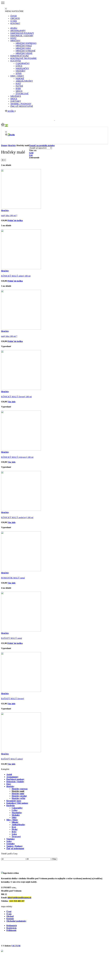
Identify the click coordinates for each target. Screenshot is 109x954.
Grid (31, 153)
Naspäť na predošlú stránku (42, 145)
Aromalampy (18, 31)
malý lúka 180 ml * (9, 215)
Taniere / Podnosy (20, 104)
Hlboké (20, 78)
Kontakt (15, 23)
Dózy (13, 38)
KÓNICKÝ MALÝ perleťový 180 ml (17, 517)
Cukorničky (23, 63)
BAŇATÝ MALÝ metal (11, 638)
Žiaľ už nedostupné (21, 106)
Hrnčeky (15, 41)
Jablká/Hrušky (24, 81)
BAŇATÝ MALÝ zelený (12, 759)
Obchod (15, 18)
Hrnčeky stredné (25, 51)
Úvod (13, 16)
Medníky (20, 71)
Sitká (19, 73)
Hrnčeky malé (24, 46)
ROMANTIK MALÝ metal (13, 578)
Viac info (11, 402)
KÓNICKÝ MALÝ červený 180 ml (16, 396)
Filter (54, 859)
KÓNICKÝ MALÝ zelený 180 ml (15, 276)
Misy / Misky (17, 76)
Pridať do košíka (15, 220)
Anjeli (13, 28)
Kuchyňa (15, 61)
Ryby (18, 89)
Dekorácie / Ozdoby (21, 36)
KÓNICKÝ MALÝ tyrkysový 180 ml (17, 457)
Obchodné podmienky (16, 921)
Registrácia (11, 928)
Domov (4, 145)
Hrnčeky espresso (26, 43)
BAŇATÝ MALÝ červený (12, 698)
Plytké (19, 86)
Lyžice (19, 66)
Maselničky (22, 68)
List (31, 155)
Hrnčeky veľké (24, 53)
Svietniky (15, 101)
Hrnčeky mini (23, 48)
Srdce (19, 91)
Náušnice (15, 96)
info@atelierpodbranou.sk (19, 897)
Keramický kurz (19, 56)
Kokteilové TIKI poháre (23, 58)
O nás (13, 21)
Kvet (18, 84)
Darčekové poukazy (22, 33)
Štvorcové (22, 94)
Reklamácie (11, 925)
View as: (33, 150)
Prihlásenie (11, 930)
